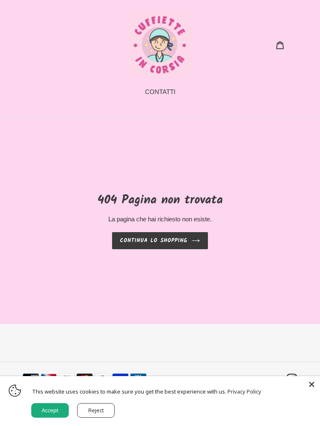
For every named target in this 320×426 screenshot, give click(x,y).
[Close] (312, 384)
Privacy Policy (244, 391)
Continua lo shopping (154, 240)
